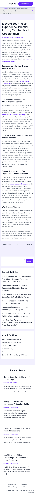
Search (29, 261)
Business (6, 382)
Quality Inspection (7, 352)
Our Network (12, 485)
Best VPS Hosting (7, 349)
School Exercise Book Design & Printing (14, 355)
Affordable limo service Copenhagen (14, 115)
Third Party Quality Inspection (11, 339)
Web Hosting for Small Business (12, 342)
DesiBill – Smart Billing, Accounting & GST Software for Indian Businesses (16, 457)
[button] (25, 4)
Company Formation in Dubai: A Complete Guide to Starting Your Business (15, 288)
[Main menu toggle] (4, 4)
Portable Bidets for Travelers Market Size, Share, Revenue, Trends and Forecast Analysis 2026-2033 (16, 279)
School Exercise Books (9, 346)
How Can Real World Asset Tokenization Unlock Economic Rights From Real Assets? (17, 322)
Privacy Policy (12, 487)
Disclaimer (24, 487)
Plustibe (12, 3)
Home (5, 9)
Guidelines (23, 485)
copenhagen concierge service (19, 184)
